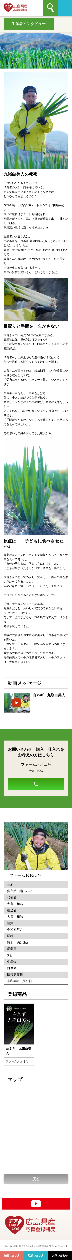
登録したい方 (12, 1255)
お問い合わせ (60, 1255)
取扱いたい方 (36, 1255)
